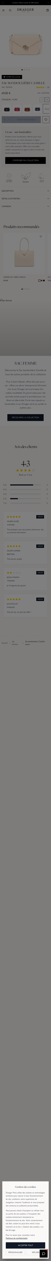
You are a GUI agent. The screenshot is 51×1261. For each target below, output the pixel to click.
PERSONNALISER (15, 1252)
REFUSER (35, 1252)
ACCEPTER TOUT (25, 1245)
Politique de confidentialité (16, 1238)
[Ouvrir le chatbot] (44, 1254)
